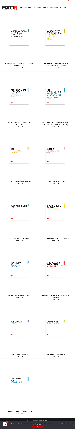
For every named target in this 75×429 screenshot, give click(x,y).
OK (33, 426)
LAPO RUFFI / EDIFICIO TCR (55, 354)
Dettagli (26, 37)
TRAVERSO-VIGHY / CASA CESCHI (19, 411)
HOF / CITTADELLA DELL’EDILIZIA (19, 182)
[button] (70, 7)
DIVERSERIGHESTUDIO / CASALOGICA (55, 238)
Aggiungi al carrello (16, 37)
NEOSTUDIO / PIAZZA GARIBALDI (19, 295)
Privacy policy (39, 426)
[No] (73, 425)
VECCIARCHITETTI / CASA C (19, 238)
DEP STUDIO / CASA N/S (19, 354)
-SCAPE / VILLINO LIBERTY (55, 182)
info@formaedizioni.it (43, 420)
